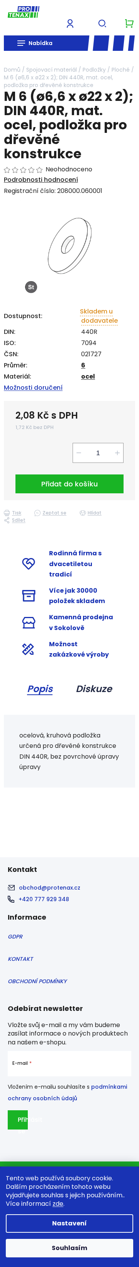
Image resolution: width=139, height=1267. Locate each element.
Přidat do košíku (69, 484)
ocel (88, 376)
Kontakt (20, 959)
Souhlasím (69, 1248)
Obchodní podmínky (37, 981)
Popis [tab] (40, 688)
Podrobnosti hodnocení (41, 180)
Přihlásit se (23, 1122)
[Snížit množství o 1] (79, 453)
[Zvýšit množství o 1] (117, 453)
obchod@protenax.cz (49, 888)
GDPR (15, 936)
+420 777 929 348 (44, 899)
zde (58, 1203)
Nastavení (69, 1223)
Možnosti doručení (33, 387)
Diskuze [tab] (94, 688)
